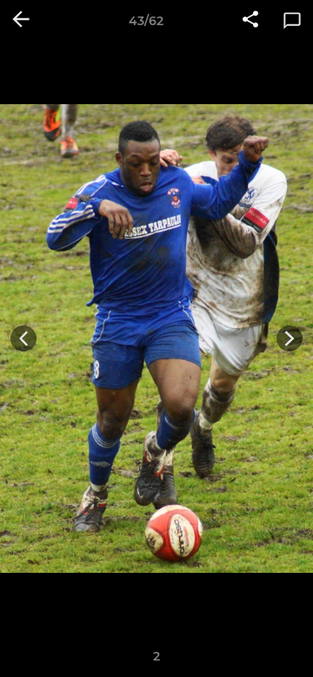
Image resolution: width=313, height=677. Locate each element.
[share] (250, 21)
